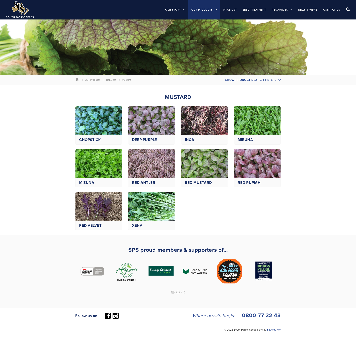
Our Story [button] (173, 10)
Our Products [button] (202, 10)
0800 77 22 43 (261, 315)
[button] (172, 292)
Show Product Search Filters (251, 80)
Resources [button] (280, 10)
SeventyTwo (274, 330)
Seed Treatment (254, 10)
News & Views (307, 10)
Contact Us (331, 10)
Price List (230, 10)
